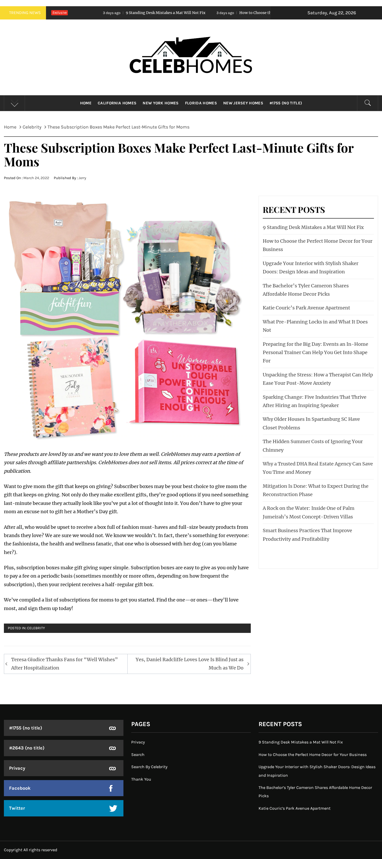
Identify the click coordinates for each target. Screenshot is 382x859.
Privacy (17, 768)
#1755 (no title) (285, 103)
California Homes (117, 103)
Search (137, 754)
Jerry (82, 178)
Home (85, 103)
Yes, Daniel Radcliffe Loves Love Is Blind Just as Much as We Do (189, 664)
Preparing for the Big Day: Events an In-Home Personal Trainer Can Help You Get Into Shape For (315, 352)
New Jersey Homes (243, 103)
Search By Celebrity (149, 766)
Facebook (20, 788)
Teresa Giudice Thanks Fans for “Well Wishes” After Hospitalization (64, 664)
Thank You (141, 779)
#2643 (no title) (26, 748)
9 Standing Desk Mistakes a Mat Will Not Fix (115, 12)
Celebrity (36, 628)
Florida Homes (201, 103)
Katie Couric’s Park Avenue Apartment (306, 308)
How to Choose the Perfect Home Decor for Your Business (241, 12)
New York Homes (161, 103)
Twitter (17, 808)
